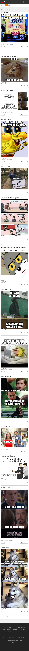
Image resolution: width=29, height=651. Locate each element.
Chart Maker (23, 627)
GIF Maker (13, 625)
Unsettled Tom (5, 245)
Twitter (9, 637)
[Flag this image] (27, 46)
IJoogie (2, 9)
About (21, 629)
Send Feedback (14, 633)
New (9, 5)
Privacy (24, 629)
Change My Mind (6, 166)
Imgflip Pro (8, 625)
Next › (20, 616)
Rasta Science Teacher (7, 289)
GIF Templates (17, 627)
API (8, 631)
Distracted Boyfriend (7, 427)
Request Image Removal (20, 631)
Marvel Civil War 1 (6, 487)
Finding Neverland (6, 376)
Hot (6, 5)
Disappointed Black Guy (8, 90)
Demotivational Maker (7, 629)
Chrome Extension (22, 637)
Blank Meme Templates (7, 627)
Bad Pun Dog (5, 547)
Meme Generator (20, 625)
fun (5, 43)
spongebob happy (6, 119)
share (22, 46)
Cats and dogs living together (9, 56)
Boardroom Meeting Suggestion (10, 198)
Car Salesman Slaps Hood (8, 456)
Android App (14, 637)
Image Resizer (15, 629)
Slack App (12, 631)
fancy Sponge (5, 12)
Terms (5, 631)
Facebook (5, 637)
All (1, 5)
